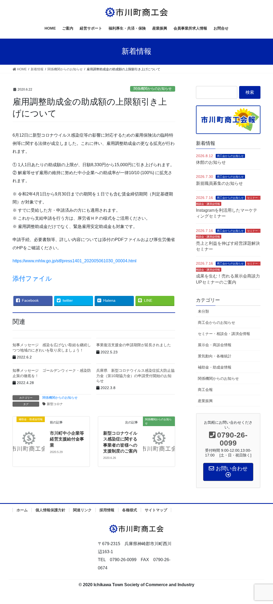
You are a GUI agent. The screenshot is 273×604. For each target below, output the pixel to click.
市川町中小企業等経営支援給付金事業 (67, 439)
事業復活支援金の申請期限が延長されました (133, 345)
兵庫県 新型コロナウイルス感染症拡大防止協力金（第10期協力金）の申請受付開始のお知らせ (135, 375)
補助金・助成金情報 (214, 367)
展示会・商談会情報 (214, 345)
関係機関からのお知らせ (153, 89)
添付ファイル (32, 278)
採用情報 (106, 510)
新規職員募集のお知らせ (219, 183)
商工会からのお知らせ (230, 155)
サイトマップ (156, 510)
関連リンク (82, 510)
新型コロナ (55, 404)
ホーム (22, 510)
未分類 (203, 311)
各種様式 (129, 510)
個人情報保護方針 (50, 510)
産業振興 (205, 401)
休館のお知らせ (211, 162)
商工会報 (205, 389)
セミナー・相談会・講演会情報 (224, 334)
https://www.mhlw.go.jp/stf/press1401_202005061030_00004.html (77, 261)
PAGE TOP (261, 581)
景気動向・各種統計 (214, 356)
